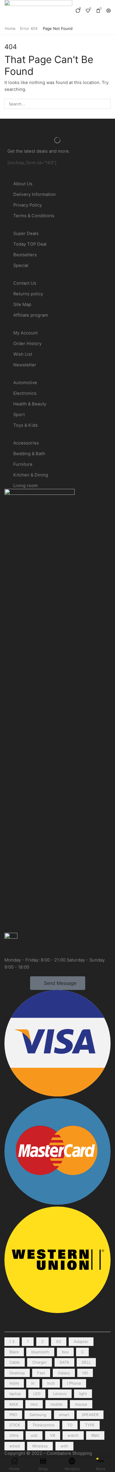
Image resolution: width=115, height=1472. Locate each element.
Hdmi (14, 1383)
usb (34, 1435)
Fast (41, 1372)
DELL (86, 1362)
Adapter (81, 1341)
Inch (51, 1383)
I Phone (74, 1383)
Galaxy (64, 1372)
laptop (15, 1393)
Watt (95, 1435)
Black (14, 1351)
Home (10, 28)
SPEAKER (90, 1414)
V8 (52, 1435)
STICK (14, 1425)
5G (58, 1341)
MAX (13, 1404)
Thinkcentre (43, 1425)
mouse (81, 1404)
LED (36, 1393)
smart (64, 1414)
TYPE (90, 1425)
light (83, 1393)
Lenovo (60, 1393)
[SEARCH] (106, 104)
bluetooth (40, 1351)
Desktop (17, 1372)
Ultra (13, 1435)
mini (34, 1404)
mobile (56, 1404)
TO (70, 1425)
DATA (64, 1362)
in (32, 1383)
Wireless (40, 1446)
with (64, 1446)
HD (85, 1372)
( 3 (11, 1341)
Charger (39, 1362)
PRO (13, 1414)
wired (14, 1446)
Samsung (37, 1414)
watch (73, 1435)
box (65, 1351)
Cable (14, 1362)
